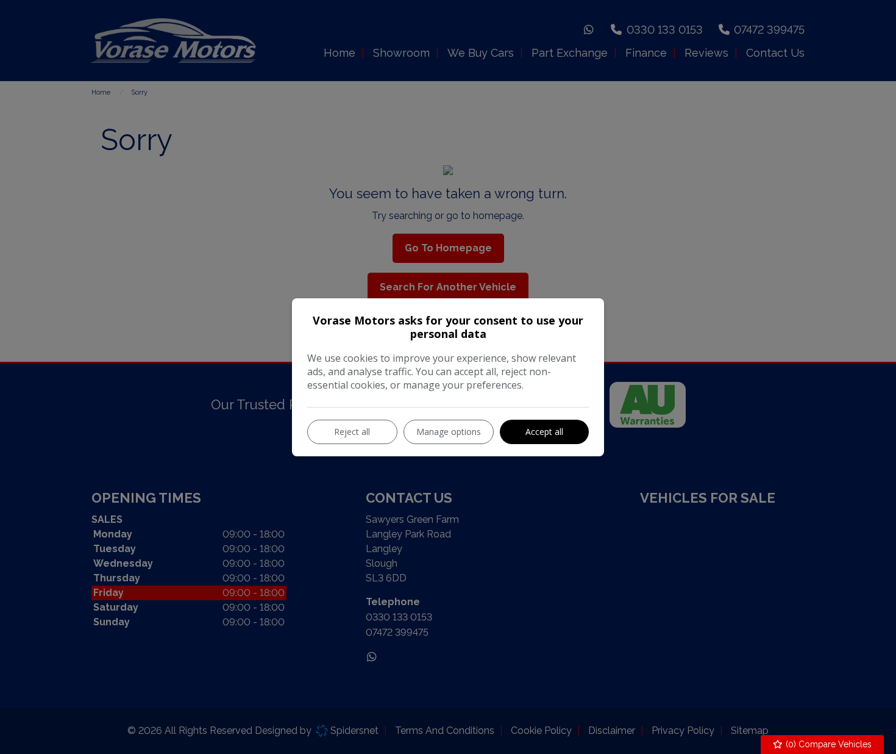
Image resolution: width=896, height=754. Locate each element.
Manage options (448, 431)
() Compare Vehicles (827, 744)
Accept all (544, 431)
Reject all (352, 431)
